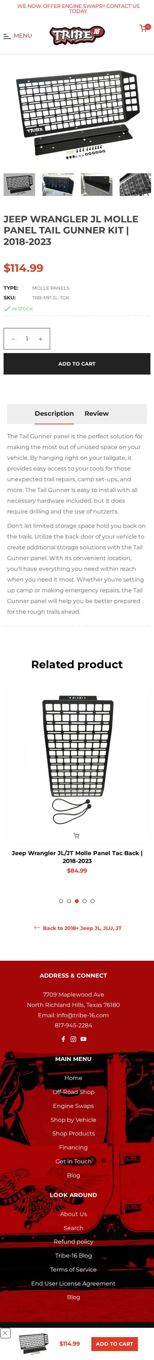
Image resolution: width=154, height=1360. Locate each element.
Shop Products (73, 1133)
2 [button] (69, 901)
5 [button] (93, 901)
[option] (77, 787)
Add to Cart (114, 1344)
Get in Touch (74, 1161)
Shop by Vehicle (73, 1120)
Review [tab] (97, 414)
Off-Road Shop (74, 1092)
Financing (73, 1147)
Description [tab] (54, 414)
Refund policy (73, 1241)
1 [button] (61, 901)
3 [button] (77, 901)
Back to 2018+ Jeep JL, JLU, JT (82, 928)
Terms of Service (73, 1269)
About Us (73, 1214)
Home (73, 1078)
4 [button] (85, 901)
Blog (73, 1175)
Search (73, 1228)
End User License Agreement (73, 1283)
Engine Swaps (73, 1106)
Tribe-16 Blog (73, 1255)
